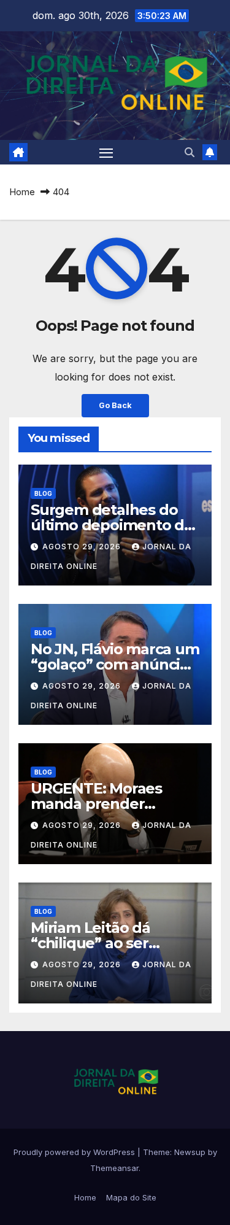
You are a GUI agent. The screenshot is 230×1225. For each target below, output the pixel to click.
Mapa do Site (131, 1197)
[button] (189, 152)
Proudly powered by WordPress (75, 1152)
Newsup (189, 1152)
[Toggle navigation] (106, 152)
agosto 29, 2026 (82, 546)
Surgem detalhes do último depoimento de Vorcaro (112, 525)
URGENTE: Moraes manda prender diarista (96, 803)
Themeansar (114, 1168)
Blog (43, 493)
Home (22, 192)
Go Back (115, 405)
